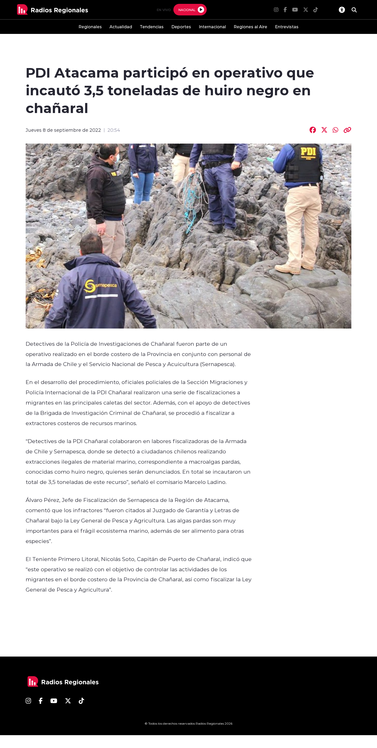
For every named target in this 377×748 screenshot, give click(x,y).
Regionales (90, 26)
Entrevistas (287, 26)
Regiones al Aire (250, 26)
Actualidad (121, 26)
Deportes (181, 26)
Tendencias (152, 26)
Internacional (212, 26)
